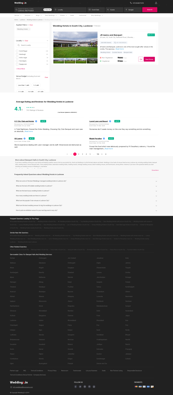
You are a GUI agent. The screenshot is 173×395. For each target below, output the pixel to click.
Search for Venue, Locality (25, 9)
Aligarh (41, 268)
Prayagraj (128, 349)
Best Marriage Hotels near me (102, 239)
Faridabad (100, 335)
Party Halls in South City (58, 249)
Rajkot (41, 354)
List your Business (91, 370)
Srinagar (128, 277)
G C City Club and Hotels (24, 121)
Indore (41, 320)
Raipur (12, 354)
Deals (72, 15)
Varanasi (42, 339)
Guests (112, 10)
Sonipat (128, 306)
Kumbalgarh (14, 272)
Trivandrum (100, 292)
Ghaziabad (100, 320)
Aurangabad (43, 363)
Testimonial (82, 15)
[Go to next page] (102, 154)
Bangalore (42, 316)
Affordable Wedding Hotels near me (21, 235)
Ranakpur (42, 287)
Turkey (99, 287)
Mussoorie (42, 301)
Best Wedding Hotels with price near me (105, 235)
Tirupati (128, 268)
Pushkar (70, 287)
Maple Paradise (95, 139)
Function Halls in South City (135, 249)
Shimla (41, 359)
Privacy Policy (52, 370)
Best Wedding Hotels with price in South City (117, 221)
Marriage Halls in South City (39, 249)
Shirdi (41, 306)
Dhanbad (71, 272)
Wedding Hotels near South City (54, 228)
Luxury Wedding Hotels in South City (30, 225)
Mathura (13, 263)
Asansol (13, 292)
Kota (127, 258)
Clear (31, 25)
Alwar (12, 268)
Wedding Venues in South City (19, 249)
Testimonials (77, 370)
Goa (126, 320)
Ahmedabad (72, 320)
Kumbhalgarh (129, 287)
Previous (57, 45)
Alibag (41, 282)
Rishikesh (100, 301)
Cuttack (128, 359)
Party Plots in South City (117, 249)
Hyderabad (129, 311)
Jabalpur (128, 354)
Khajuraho (71, 306)
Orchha (127, 272)
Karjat (70, 282)
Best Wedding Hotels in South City (54, 225)
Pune (98, 316)
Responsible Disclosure (134, 370)
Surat (98, 330)
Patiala (127, 282)
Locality (60, 10)
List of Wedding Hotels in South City (78, 225)
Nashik (127, 339)
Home (16, 20)
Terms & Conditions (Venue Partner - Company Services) (28, 375)
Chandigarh (14, 325)
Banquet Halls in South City (76, 249)
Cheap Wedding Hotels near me (80, 239)
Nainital (70, 277)
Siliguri (70, 359)
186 (98, 154)
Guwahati (13, 344)
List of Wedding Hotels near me (58, 239)
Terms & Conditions (37, 370)
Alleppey (71, 296)
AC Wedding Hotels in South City (68, 221)
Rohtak (12, 258)
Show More (155, 170)
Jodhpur (99, 344)
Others (127, 292)
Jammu (127, 263)
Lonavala (100, 296)
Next (93, 45)
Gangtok (99, 282)
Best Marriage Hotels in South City (127, 225)
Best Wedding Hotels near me (37, 239)
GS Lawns (18, 139)
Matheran (42, 277)
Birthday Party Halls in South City (97, 249)
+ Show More (20, 69)
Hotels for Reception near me (123, 239)
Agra (40, 330)
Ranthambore (14, 306)
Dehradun (100, 349)
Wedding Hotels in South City (47, 221)
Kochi (12, 349)
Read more (120, 49)
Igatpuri (12, 301)
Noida (127, 330)
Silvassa (13, 311)
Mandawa (42, 263)
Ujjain (12, 363)
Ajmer (12, 277)
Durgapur (71, 268)
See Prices (149, 59)
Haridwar (128, 301)
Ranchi (127, 344)
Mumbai (70, 311)
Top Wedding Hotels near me (82, 235)
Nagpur (41, 325)
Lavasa (99, 272)
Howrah (70, 349)
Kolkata (12, 316)
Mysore (70, 292)
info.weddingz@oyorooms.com (23, 387)
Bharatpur (42, 292)
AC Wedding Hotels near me (61, 235)
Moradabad (43, 311)
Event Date (95, 10)
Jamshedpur (101, 277)
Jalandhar (71, 354)
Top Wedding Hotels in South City (90, 221)
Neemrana (128, 296)
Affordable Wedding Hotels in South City (22, 221)
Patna (70, 325)
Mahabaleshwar (102, 306)
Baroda (41, 335)
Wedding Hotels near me (42, 235)
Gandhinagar (101, 359)
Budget (131, 10)
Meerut (70, 344)
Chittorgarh (42, 258)
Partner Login (14, 370)
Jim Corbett (72, 258)
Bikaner (41, 296)
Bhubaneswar (14, 339)
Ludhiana (13, 335)
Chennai (70, 316)
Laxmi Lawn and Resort (98, 121)
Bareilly (41, 272)
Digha (99, 263)
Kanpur (70, 330)
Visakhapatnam (102, 339)
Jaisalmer (100, 258)
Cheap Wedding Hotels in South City (103, 225)
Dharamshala (101, 268)
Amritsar (71, 339)
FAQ (24, 370)
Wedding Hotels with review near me (131, 235)
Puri (98, 325)
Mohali (12, 296)
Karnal (41, 349)
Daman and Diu (102, 363)
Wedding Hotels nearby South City (31, 228)
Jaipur (127, 316)
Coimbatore (14, 359)
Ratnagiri (13, 282)
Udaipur (12, 330)
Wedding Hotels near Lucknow (27, 242)
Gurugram (71, 335)
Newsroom (64, 370)
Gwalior (99, 354)
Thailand (13, 287)
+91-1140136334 (121, 42)
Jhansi (70, 301)
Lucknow (22, 20)
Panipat (70, 363)
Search (149, 9)
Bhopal (127, 335)
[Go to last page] (105, 154)
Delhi (98, 311)
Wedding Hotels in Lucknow (34, 20)
